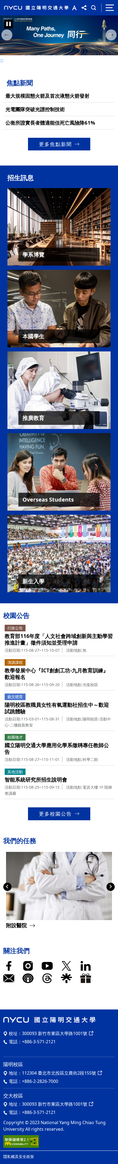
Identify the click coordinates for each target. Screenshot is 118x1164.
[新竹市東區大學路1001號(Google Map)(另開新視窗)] (90, 1033)
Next (110, 887)
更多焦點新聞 (55, 144)
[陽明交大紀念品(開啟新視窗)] (87, 978)
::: (1, 60)
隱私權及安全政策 (18, 1156)
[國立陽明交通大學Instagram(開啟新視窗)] (29, 966)
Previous (7, 887)
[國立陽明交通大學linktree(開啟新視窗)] (68, 978)
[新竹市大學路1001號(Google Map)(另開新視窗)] (90, 1104)
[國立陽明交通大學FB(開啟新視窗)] (10, 966)
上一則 (7, 36)
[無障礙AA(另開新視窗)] (21, 1141)
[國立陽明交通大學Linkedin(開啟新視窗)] (87, 966)
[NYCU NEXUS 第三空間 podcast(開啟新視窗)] (29, 978)
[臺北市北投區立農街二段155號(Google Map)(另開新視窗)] (99, 1073)
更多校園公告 (55, 813)
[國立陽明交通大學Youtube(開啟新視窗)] (48, 966)
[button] (73, 8)
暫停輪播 (8, 24)
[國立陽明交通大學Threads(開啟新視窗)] (48, 978)
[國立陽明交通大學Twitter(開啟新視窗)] (68, 966)
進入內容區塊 (13, 3)
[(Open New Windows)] (59, 35)
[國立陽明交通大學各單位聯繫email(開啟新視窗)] (10, 978)
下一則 (111, 36)
